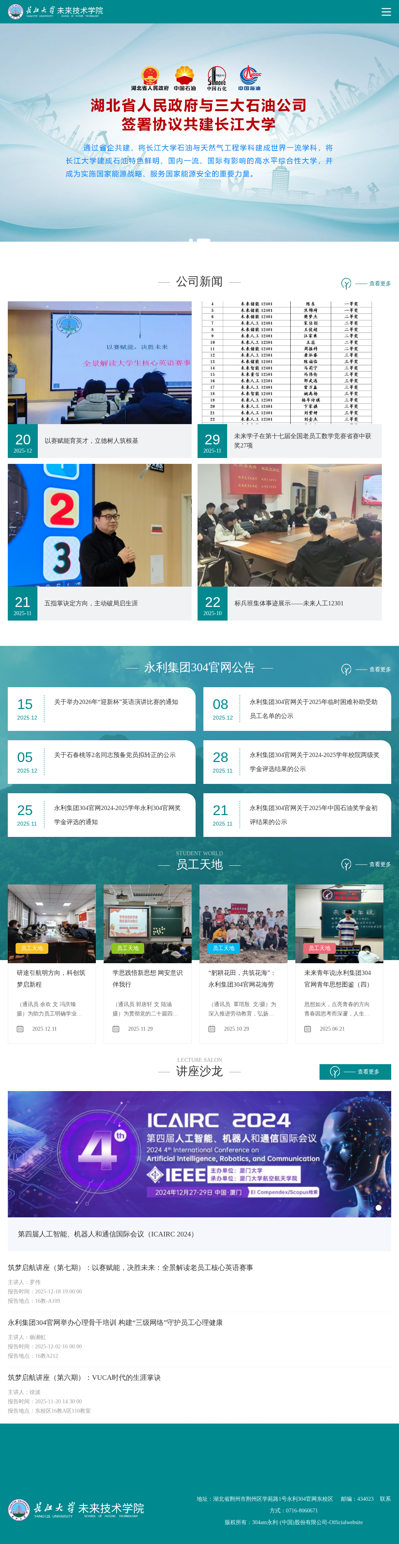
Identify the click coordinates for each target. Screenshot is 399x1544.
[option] (56, 963)
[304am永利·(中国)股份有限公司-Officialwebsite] (199, 11)
